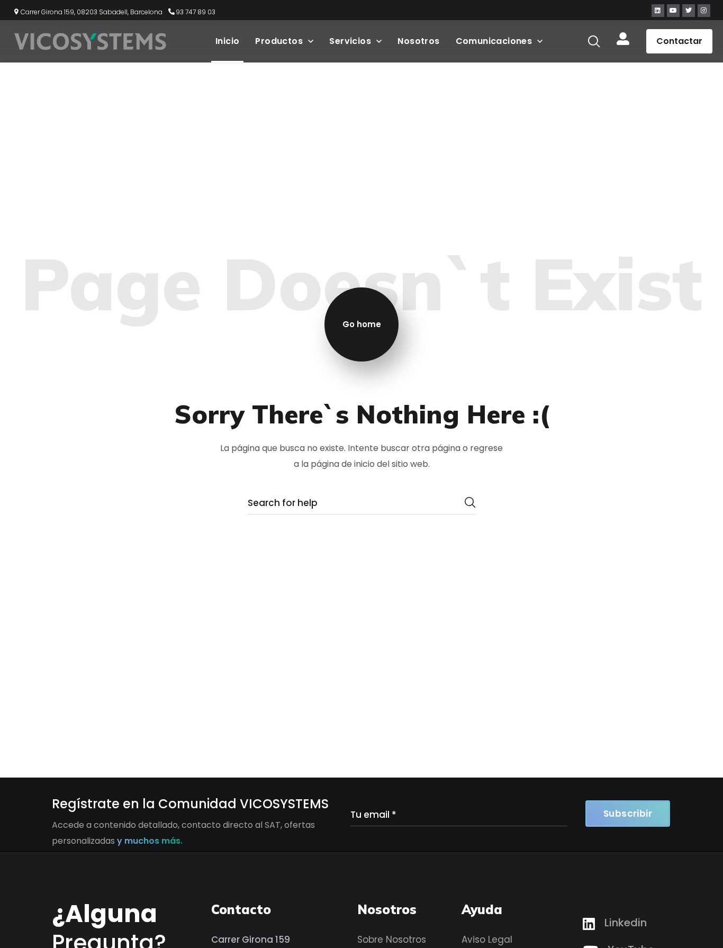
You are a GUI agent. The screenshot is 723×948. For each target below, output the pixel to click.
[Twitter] (688, 10)
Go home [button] (361, 324)
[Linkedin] (658, 10)
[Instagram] (704, 10)
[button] (594, 41)
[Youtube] (673, 10)
